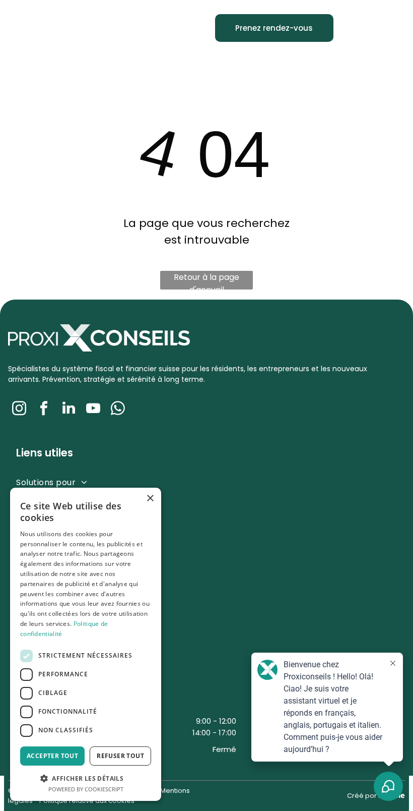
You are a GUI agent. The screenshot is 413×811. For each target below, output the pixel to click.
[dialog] (85, 644)
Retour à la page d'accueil (206, 280)
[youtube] (93, 409)
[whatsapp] (118, 409)
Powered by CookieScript (85, 789)
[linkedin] (68, 409)
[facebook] (44, 409)
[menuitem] (163, 482)
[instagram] (19, 409)
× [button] (150, 498)
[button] (85, 778)
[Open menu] (389, 28)
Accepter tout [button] (52, 755)
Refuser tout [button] (120, 755)
